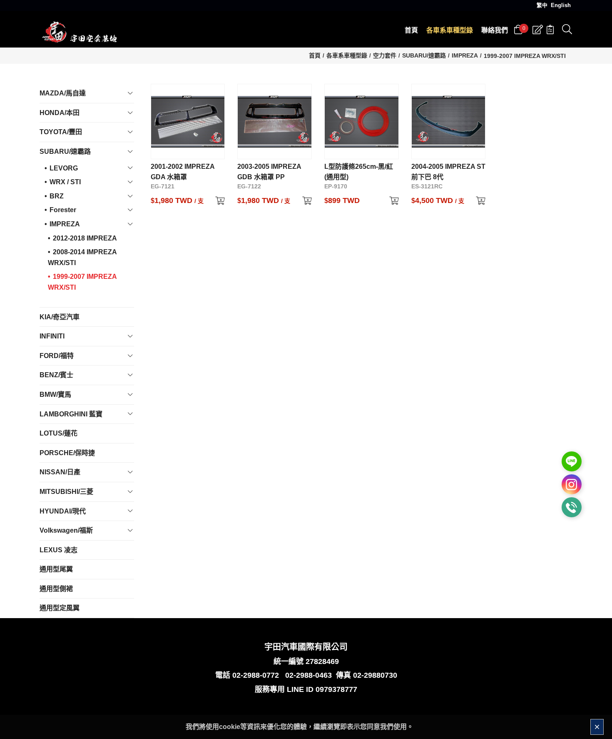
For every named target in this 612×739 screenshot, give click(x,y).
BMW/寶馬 (55, 394)
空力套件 (384, 55)
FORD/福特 (57, 355)
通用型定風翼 (60, 607)
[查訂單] (550, 29)
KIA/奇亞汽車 (60, 317)
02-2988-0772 (255, 675)
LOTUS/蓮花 (58, 433)
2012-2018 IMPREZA (85, 238)
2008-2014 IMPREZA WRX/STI (82, 257)
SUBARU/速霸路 (424, 55)
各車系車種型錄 (346, 55)
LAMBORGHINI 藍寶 (71, 414)
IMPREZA (465, 55)
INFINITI (52, 336)
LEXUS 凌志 (58, 550)
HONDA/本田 (60, 112)
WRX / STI (65, 181)
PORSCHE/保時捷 (67, 452)
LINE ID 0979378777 (322, 689)
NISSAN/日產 (60, 472)
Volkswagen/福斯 (66, 530)
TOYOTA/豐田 (61, 131)
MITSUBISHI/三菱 (66, 491)
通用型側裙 (56, 588)
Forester (63, 209)
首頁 (315, 55)
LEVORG (64, 168)
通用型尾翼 (56, 569)
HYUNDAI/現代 (63, 511)
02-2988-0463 (308, 675)
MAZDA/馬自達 (63, 93)
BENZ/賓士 (56, 374)
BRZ (57, 196)
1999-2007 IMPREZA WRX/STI (525, 56)
